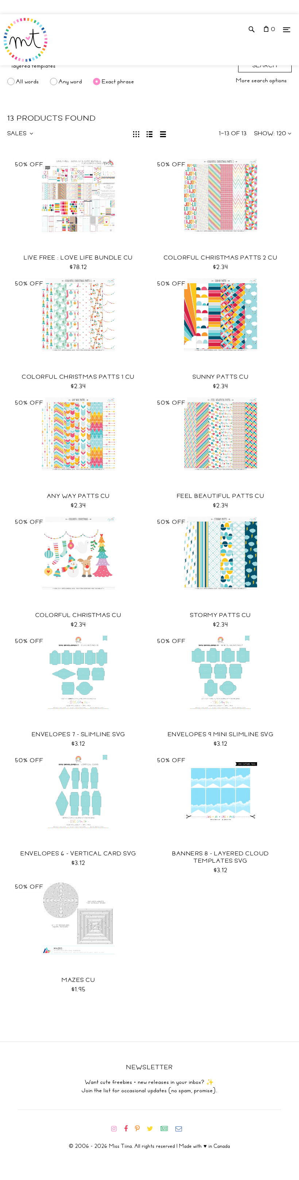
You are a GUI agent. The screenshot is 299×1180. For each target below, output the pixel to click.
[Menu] (286, 29)
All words (27, 81)
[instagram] (117, 1128)
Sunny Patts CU (221, 376)
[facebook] (128, 1128)
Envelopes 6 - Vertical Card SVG (78, 853)
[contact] (181, 1128)
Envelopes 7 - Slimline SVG (78, 734)
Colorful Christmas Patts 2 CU (221, 257)
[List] (150, 133)
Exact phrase (118, 81)
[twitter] (153, 1128)
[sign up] (167, 1128)
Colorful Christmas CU (78, 615)
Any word (70, 81)
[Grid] (136, 133)
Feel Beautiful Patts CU (221, 496)
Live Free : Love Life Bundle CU (78, 257)
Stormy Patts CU (220, 615)
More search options (261, 80)
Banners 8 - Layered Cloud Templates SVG (220, 857)
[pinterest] (140, 1128)
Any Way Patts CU (78, 496)
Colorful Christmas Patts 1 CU (78, 376)
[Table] (163, 133)
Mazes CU (78, 980)
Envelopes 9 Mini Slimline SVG (221, 734)
